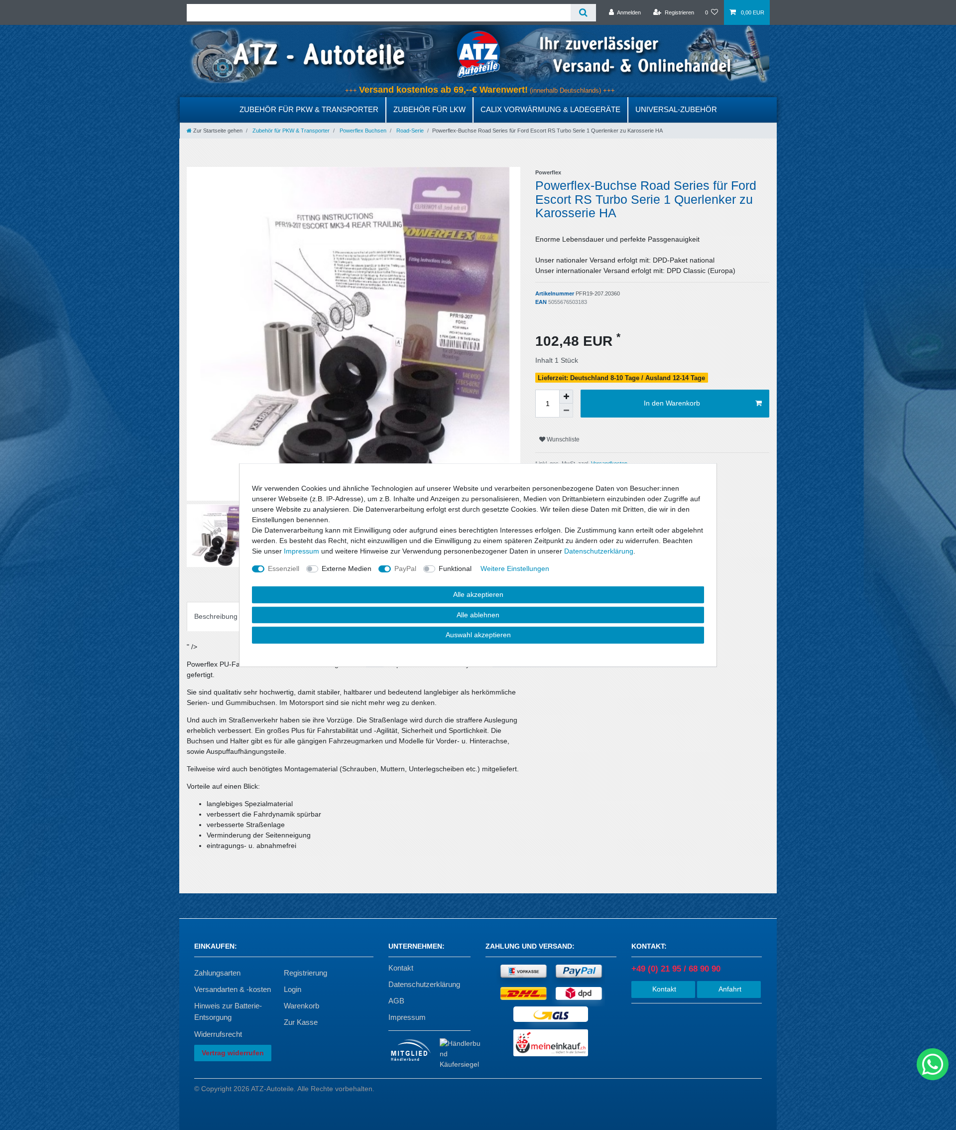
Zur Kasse (301, 1022)
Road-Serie (409, 131)
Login (292, 989)
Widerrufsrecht (218, 1034)
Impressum (407, 1017)
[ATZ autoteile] (478, 54)
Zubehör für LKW (429, 109)
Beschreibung (216, 616)
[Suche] (583, 12)
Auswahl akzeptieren (478, 635)
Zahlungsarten (217, 973)
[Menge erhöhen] (566, 397)
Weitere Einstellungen (514, 568)
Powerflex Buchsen (362, 131)
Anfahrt (729, 989)
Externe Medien (346, 568)
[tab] (216, 616)
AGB (396, 1000)
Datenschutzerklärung (424, 984)
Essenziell (283, 568)
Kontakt (400, 968)
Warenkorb (301, 1005)
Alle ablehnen (478, 614)
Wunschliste (562, 439)
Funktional (455, 568)
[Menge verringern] (566, 411)
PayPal (405, 568)
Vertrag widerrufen (233, 1053)
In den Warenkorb (672, 403)
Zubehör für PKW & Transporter (308, 109)
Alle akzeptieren (478, 594)
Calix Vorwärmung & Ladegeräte (550, 109)
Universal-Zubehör (676, 109)
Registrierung (305, 973)
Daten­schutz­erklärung (598, 551)
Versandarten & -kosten (232, 989)
